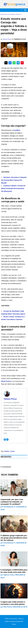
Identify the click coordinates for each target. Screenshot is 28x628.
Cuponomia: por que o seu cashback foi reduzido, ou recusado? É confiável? (12, 501)
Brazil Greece (6, 381)
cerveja (12, 451)
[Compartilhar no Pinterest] (22, 62)
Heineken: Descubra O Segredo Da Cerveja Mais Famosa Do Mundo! (14, 180)
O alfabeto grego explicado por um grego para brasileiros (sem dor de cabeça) (14, 538)
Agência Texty (8, 575)
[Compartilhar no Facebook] (10, 62)
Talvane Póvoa (7, 39)
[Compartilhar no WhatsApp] (14, 62)
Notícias (18, 14)
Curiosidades (12, 14)
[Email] (5, 439)
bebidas (6, 451)
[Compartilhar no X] (6, 62)
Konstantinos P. (9, 507)
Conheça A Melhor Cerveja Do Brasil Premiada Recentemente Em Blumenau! (13, 188)
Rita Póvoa (8, 607)
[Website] (7, 439)
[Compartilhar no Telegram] (18, 62)
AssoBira (16, 130)
